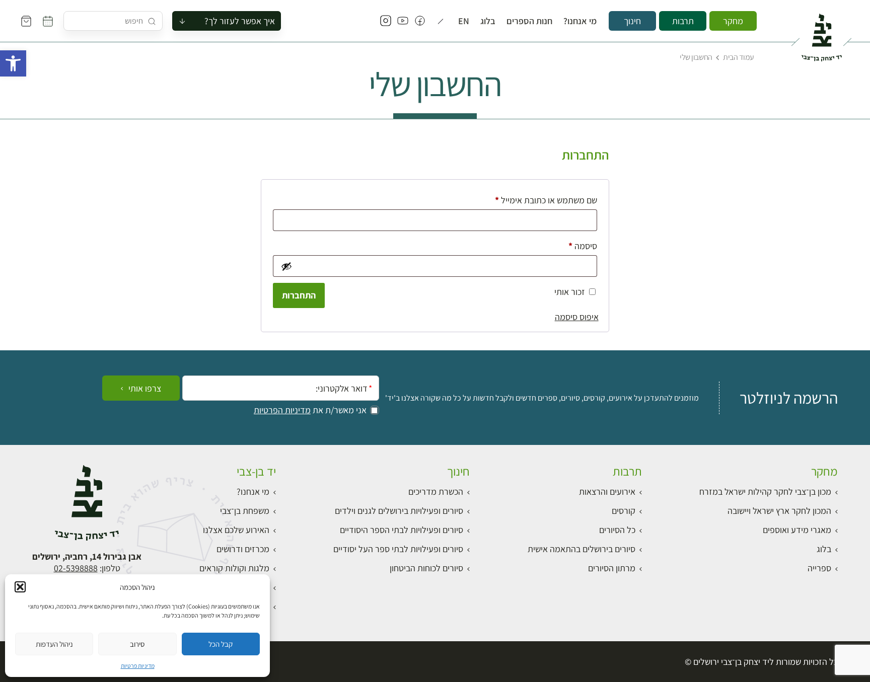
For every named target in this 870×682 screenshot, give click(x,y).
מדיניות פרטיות (138, 665)
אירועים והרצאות (607, 491)
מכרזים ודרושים (242, 549)
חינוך (632, 21)
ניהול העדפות (54, 644)
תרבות (683, 21)
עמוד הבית (738, 57)
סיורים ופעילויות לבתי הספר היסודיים (401, 530)
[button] (13, 63)
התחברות (299, 295)
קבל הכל (220, 644)
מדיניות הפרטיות (282, 410)
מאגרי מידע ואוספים (797, 530)
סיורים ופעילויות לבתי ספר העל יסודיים (398, 549)
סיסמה (574, 246)
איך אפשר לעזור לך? (239, 21)
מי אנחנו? (580, 21)
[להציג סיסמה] (285, 266)
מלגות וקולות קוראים (234, 568)
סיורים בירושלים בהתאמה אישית (581, 549)
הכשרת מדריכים (435, 491)
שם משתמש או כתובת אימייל (538, 200)
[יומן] (48, 21)
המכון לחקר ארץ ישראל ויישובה (779, 510)
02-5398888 (76, 568)
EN (463, 21)
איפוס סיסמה (577, 317)
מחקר (733, 21)
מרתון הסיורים (611, 568)
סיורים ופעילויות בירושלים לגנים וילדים (399, 510)
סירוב (137, 644)
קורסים (623, 510)
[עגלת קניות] (26, 21)
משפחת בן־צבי (244, 510)
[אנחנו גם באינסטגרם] (386, 21)
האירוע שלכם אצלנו (236, 530)
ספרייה (819, 568)
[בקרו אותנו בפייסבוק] (420, 21)
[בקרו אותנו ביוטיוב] (403, 21)
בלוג (487, 21)
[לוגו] (821, 33)
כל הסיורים (617, 530)
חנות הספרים (529, 21)
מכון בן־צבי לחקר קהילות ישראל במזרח (765, 491)
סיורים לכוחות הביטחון (426, 568)
